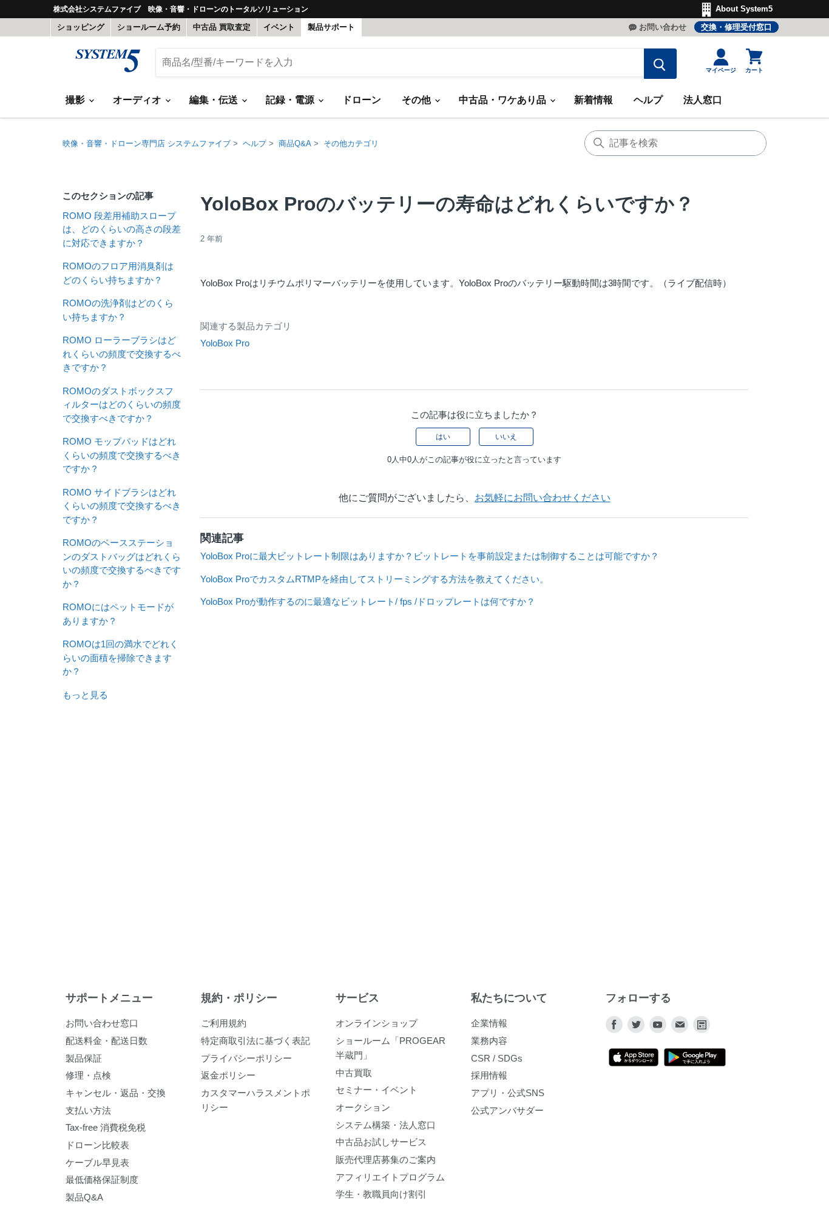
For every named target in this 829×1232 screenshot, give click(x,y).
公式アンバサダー (507, 1110)
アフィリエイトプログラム (390, 1177)
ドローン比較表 (97, 1145)
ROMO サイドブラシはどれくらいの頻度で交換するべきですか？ (122, 506)
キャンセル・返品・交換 (116, 1093)
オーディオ (138, 100)
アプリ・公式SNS (507, 1093)
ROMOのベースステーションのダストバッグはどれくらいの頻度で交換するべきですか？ (122, 563)
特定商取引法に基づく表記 (255, 1040)
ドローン (361, 100)
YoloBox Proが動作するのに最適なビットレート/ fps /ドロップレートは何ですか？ (367, 601)
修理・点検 (88, 1075)
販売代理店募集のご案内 (386, 1159)
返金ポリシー (228, 1075)
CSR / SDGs (497, 1058)
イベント (279, 27)
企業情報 (489, 1023)
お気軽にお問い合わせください (543, 498)
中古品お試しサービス (381, 1142)
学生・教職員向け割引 (381, 1194)
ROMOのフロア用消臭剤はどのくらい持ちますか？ (118, 273)
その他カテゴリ (351, 143)
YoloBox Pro (224, 343)
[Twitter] (636, 1024)
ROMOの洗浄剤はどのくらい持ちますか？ (118, 310)
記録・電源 (291, 100)
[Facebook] (614, 1024)
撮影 (76, 100)
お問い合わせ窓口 (102, 1023)
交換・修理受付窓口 (736, 27)
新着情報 (593, 100)
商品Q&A (295, 143)
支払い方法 (88, 1110)
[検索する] (660, 64)
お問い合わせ (662, 27)
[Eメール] (679, 1024)
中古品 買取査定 (222, 27)
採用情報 (489, 1075)
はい (443, 437)
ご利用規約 (223, 1023)
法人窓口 (702, 100)
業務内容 (489, 1040)
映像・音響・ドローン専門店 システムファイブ (147, 143)
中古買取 (354, 1073)
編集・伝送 (214, 100)
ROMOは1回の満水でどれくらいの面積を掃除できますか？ (120, 657)
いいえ (506, 437)
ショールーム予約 (148, 27)
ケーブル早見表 (97, 1162)
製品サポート (331, 27)
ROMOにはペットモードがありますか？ (118, 614)
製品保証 (84, 1058)
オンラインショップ (377, 1023)
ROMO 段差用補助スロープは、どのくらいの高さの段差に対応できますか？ (122, 229)
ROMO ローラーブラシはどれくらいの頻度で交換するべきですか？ (122, 353)
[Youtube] (657, 1024)
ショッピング (80, 27)
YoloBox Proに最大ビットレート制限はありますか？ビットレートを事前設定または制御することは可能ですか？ (429, 556)
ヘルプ (648, 100)
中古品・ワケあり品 (504, 100)
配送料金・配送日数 (106, 1040)
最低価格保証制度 (102, 1179)
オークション (363, 1107)
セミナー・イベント (377, 1090)
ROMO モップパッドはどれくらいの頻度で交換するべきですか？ (122, 455)
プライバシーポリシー (246, 1058)
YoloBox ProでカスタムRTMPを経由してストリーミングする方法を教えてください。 (374, 579)
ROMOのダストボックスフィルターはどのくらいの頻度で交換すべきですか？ (122, 404)
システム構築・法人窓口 (386, 1125)
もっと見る (85, 695)
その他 (417, 100)
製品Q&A (84, 1197)
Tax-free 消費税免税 (106, 1127)
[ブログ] (701, 1024)
